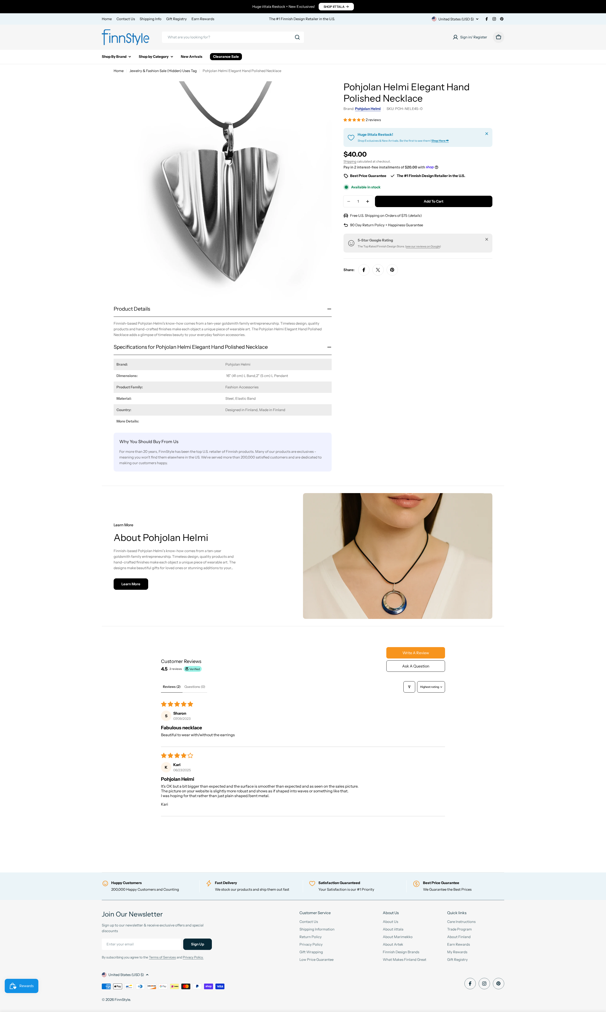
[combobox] (233, 37)
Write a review (415, 652)
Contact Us (125, 19)
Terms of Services (162, 957)
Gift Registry (176, 19)
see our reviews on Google (423, 246)
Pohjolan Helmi (368, 108)
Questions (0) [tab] (194, 687)
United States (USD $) (456, 19)
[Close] (486, 133)
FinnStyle (122, 999)
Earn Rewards (203, 19)
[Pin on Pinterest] (392, 270)
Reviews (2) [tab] (172, 687)
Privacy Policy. (193, 957)
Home (107, 19)
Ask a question (415, 666)
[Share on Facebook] (364, 270)
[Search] (297, 37)
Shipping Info (150, 19)
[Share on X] (378, 270)
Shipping (349, 161)
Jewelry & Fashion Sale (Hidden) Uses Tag (163, 70)
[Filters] (409, 687)
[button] (354, 120)
